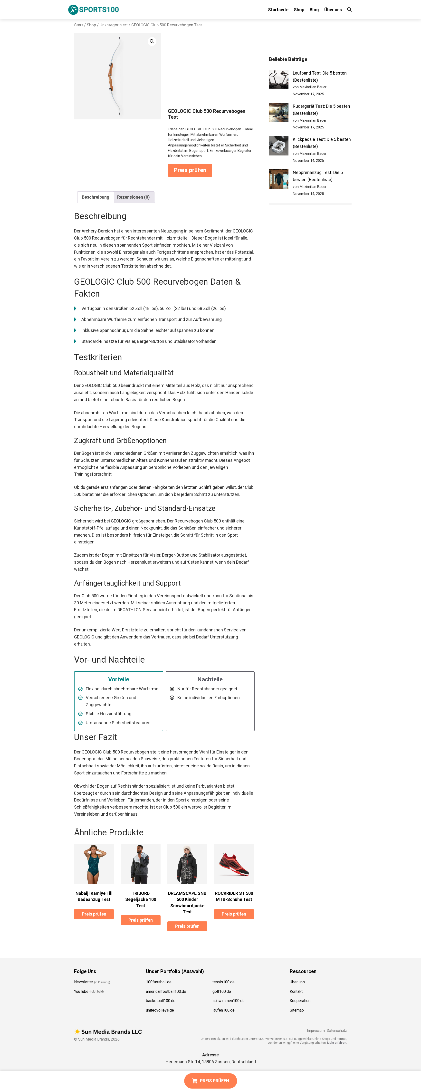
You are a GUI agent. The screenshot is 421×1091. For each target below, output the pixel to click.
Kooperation (300, 1001)
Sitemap (297, 1010)
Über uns (333, 9)
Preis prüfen (190, 170)
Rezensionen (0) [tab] (133, 197)
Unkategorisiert (114, 25)
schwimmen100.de (228, 1001)
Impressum (316, 1031)
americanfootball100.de (166, 991)
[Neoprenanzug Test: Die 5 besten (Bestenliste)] (278, 180)
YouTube (81, 991)
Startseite (278, 9)
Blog (314, 9)
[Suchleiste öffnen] (349, 9)
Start (78, 25)
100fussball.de (159, 982)
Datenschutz (337, 1031)
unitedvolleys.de (160, 1010)
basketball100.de (160, 1001)
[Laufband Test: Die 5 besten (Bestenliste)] (278, 80)
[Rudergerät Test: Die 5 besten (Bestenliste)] (278, 114)
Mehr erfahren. (337, 1042)
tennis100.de (223, 982)
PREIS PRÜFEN (214, 1080)
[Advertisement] (211, 72)
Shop (299, 9)
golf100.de (221, 991)
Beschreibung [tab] (95, 197)
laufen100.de (223, 1010)
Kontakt (296, 991)
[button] (152, 41)
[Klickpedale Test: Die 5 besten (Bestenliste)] (278, 147)
